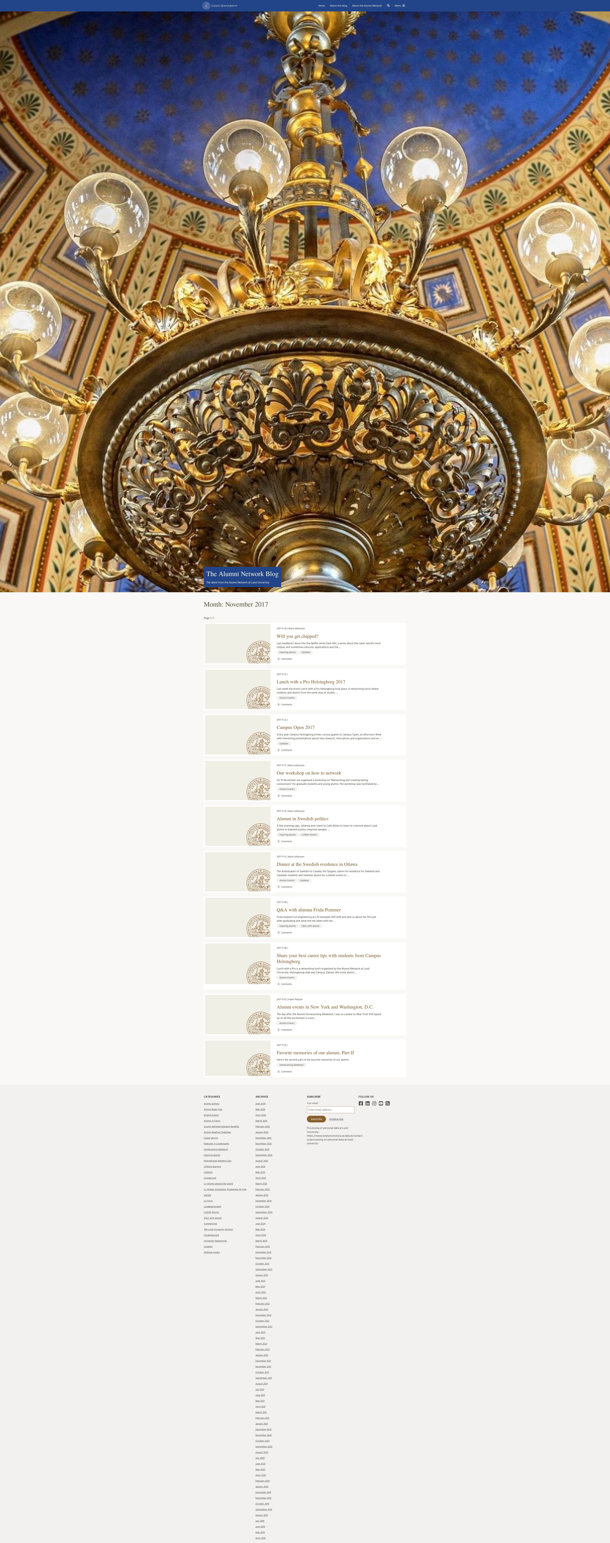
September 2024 (263, 1212)
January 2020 (261, 1487)
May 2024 (260, 1229)
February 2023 (262, 1304)
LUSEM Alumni (211, 1212)
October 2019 (262, 1504)
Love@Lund (210, 1178)
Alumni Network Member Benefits (221, 1126)
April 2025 (260, 1178)
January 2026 (261, 1132)
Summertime (210, 1224)
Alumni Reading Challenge (217, 1132)
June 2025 (260, 1166)
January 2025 (261, 1195)
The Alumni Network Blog (242, 573)
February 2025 (262, 1189)
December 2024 (263, 1201)
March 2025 (261, 1184)
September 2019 (263, 1509)
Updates (208, 1246)
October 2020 (262, 1441)
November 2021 (263, 1366)
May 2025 (260, 1172)
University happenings (215, 1241)
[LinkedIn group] (367, 1105)
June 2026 (260, 1104)
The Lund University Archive (218, 1229)
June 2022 (260, 1332)
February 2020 (262, 1481)
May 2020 (260, 1469)
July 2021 (259, 1389)
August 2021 (261, 1384)
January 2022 (261, 1355)
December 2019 (263, 1492)
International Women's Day (217, 1161)
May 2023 (260, 1286)
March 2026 (261, 1121)
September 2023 (263, 1269)
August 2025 (261, 1161)
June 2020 (260, 1464)
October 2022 (262, 1321)
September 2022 (263, 1326)
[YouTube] (381, 1105)
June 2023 (260, 1281)
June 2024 (260, 1224)
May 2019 (260, 1532)
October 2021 (262, 1372)
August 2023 (261, 1275)
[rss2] (387, 1104)
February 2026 (262, 1126)
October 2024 (262, 1206)
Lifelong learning (212, 1166)
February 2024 (262, 1246)
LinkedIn (208, 1172)
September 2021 (263, 1378)
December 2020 (263, 1429)
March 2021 (261, 1412)
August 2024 (261, 1218)
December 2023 (263, 1252)
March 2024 (261, 1241)
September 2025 (263, 1155)
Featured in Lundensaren (216, 1144)
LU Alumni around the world (218, 1184)
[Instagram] (374, 1105)
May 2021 (260, 1401)
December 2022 (263, 1315)
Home (322, 5)
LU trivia (208, 1201)
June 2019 (260, 1527)
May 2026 (260, 1109)
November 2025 (263, 1144)
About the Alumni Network (367, 5)
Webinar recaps (212, 1252)
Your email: (313, 1103)
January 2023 (261, 1309)
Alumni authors (211, 1104)
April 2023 (260, 1292)
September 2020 (263, 1447)
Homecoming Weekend (216, 1149)
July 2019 (259, 1521)
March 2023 (261, 1298)
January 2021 (261, 1424)
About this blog (338, 5)
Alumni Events (211, 1115)
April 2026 (260, 1115)
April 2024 (260, 1235)
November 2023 (263, 1258)
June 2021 (260, 1395)
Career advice (211, 1138)
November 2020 (263, 1435)
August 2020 (261, 1452)
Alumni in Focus (212, 1121)
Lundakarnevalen (212, 1206)
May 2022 (260, 1338)
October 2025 (262, 1149)
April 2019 (260, 1538)
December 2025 (263, 1138)
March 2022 (261, 1344)
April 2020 (260, 1475)
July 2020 (260, 1458)
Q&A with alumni (213, 1218)
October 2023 (262, 1264)
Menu (398, 5)
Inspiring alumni (212, 1155)
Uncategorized (211, 1235)
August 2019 (261, 1515)
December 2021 (263, 1361)
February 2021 (262, 1418)
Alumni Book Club (213, 1109)
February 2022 (262, 1349)
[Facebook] (361, 1105)
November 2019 (263, 1498)
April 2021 (260, 1406)
